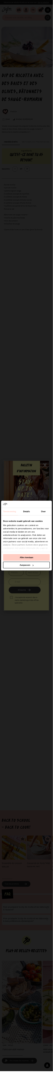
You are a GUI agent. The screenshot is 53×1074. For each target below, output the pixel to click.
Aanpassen (25, 565)
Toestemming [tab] (9, 511)
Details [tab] (26, 511)
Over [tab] (43, 511)
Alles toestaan (26, 557)
